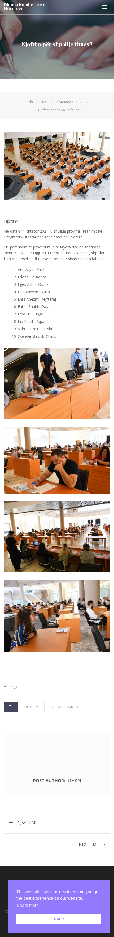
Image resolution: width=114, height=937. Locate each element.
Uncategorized (64, 706)
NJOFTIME (32, 706)
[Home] (32, 101)
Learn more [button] (28, 905)
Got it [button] (59, 919)
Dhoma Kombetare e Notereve (24, 7)
